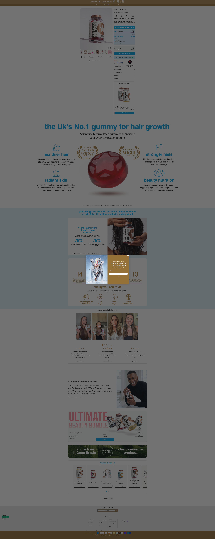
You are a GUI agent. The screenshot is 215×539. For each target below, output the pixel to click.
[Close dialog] (128, 256)
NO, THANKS (118, 276)
